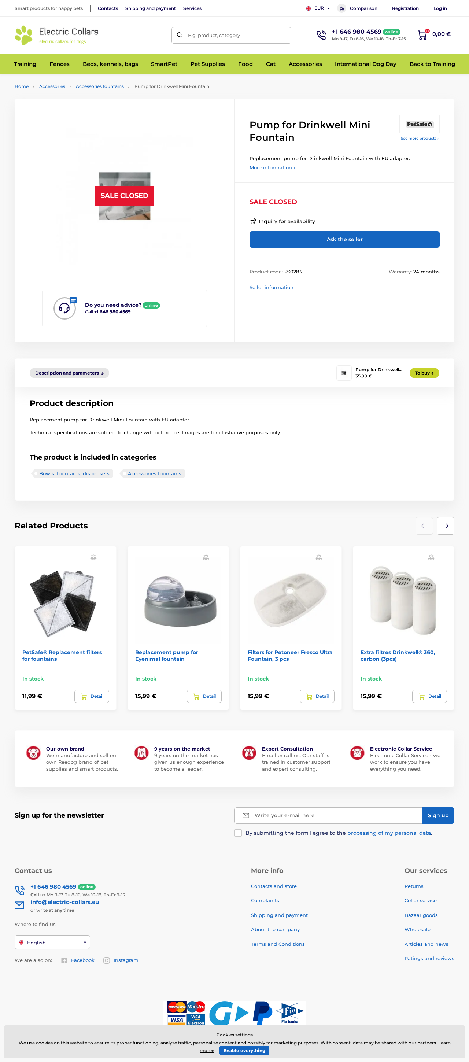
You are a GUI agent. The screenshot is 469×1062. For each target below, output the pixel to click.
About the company (275, 929)
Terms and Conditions (278, 944)
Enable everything (244, 1050)
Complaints (265, 900)
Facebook (83, 960)
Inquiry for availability (287, 221)
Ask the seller (345, 239)
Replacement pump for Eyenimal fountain (166, 655)
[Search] (179, 35)
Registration (405, 8)
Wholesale (418, 929)
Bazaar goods (421, 915)
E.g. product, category (214, 35)
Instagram (126, 960)
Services (192, 8)
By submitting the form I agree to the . (338, 833)
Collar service (421, 900)
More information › (272, 167)
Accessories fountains (100, 86)
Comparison (363, 8)
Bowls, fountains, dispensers (74, 473)
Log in (440, 8)
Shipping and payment (150, 8)
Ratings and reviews (429, 958)
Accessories (52, 86)
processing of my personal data (389, 833)
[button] (445, 526)
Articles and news (426, 944)
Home (22, 86)
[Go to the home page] (57, 35)
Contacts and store (274, 886)
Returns (414, 886)
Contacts (108, 8)
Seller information (271, 287)
